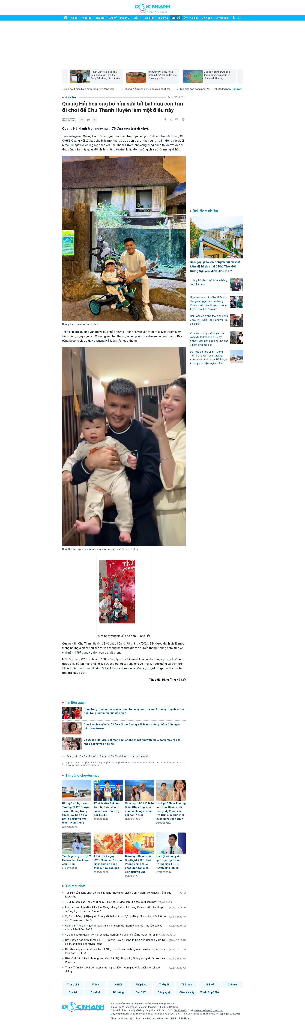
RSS (173, 1018)
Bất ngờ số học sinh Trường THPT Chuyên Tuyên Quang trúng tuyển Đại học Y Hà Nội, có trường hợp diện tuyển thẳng (125, 941)
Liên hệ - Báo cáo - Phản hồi (152, 1018)
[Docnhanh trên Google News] (69, 120)
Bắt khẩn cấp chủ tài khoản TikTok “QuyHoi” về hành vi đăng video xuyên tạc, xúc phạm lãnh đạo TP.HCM (125, 951)
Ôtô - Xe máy (190, 17)
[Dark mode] (234, 18)
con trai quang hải (139, 756)
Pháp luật (86, 17)
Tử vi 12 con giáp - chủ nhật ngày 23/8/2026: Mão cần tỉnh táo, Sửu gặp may (118, 902)
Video (95, 984)
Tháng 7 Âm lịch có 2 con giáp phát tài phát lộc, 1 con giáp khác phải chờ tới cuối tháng (125, 969)
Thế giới (100, 17)
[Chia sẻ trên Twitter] (171, 120)
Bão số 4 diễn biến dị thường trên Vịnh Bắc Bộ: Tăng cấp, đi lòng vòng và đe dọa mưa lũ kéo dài (125, 960)
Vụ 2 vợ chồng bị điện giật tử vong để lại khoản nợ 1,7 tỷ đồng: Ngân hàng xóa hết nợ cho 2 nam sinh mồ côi (125, 918)
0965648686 (180, 1010)
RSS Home (185, 1018)
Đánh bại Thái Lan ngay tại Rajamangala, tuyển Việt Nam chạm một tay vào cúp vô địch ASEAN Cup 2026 (125, 927)
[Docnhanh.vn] (83, 1008)
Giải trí (137, 17)
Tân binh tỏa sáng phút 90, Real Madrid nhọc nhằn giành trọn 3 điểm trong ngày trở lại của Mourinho (125, 894)
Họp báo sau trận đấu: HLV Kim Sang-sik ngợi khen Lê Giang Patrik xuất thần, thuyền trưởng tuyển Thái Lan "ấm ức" (125, 909)
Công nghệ (221, 17)
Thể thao (162, 17)
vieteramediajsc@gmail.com (208, 1010)
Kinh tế (112, 17)
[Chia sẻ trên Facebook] (165, 120)
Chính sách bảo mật (121, 1018)
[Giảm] (82, 119)
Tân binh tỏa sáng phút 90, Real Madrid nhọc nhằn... (123, 89)
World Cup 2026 (209, 992)
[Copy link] (176, 119)
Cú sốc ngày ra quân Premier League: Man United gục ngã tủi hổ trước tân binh (120, 934)
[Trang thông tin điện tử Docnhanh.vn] (152, 7)
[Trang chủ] (65, 18)
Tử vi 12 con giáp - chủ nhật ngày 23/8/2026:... (189, 89)
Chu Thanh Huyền (88, 756)
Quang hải (72, 756)
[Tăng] (94, 119)
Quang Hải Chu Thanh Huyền (114, 756)
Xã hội (74, 17)
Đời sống (206, 17)
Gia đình (149, 17)
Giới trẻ (175, 17)
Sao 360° (125, 17)
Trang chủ (73, 984)
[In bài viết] (183, 119)
